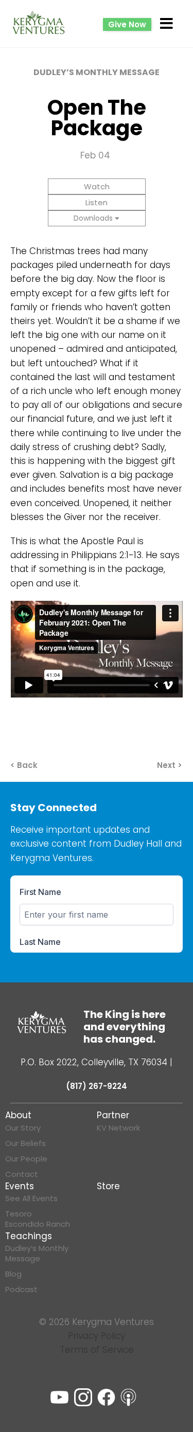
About (18, 1115)
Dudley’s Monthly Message (36, 1253)
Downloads (93, 218)
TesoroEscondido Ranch (37, 1219)
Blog (13, 1274)
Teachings (28, 1236)
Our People (26, 1159)
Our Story (23, 1128)
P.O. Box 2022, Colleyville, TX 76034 (94, 1062)
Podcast (21, 1289)
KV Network (118, 1128)
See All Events (31, 1198)
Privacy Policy (96, 1336)
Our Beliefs (25, 1143)
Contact (21, 1174)
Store (108, 1186)
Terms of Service (97, 1350)
